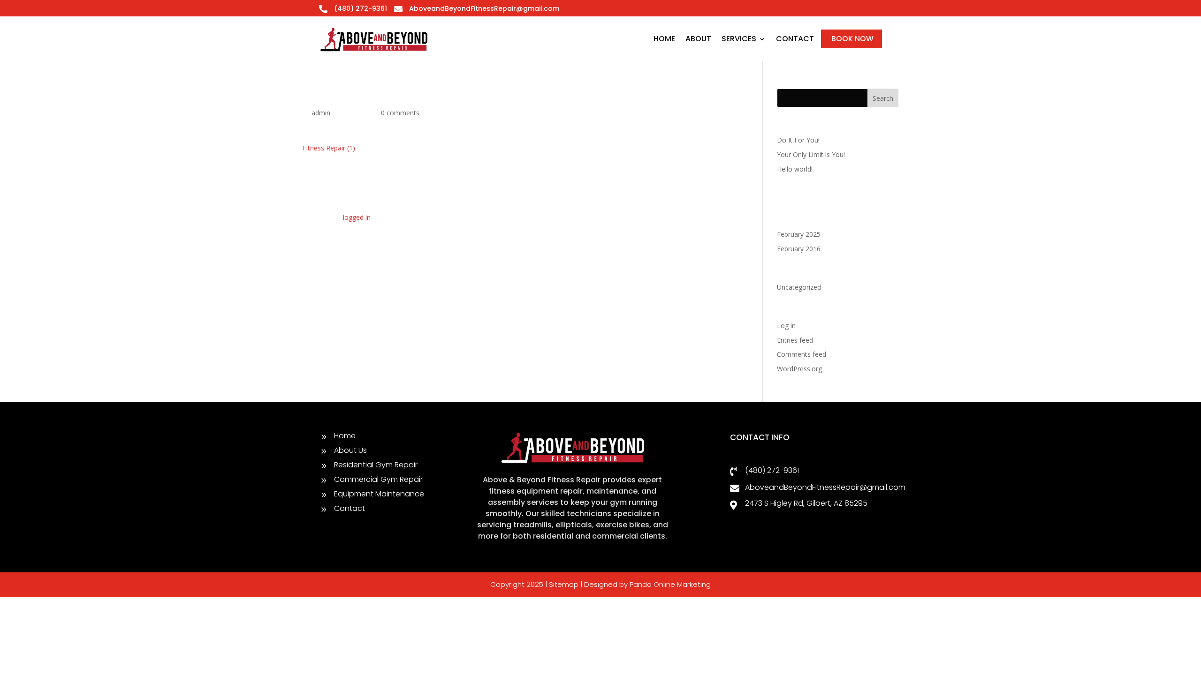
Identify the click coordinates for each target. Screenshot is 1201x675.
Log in (786, 325)
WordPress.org (799, 368)
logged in (357, 217)
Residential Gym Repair (376, 464)
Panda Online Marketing (670, 584)
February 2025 (799, 234)
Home (664, 38)
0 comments (400, 112)
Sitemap (563, 584)
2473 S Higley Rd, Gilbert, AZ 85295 (806, 503)
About (698, 38)
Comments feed (801, 354)
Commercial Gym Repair (378, 479)
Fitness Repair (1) (329, 147)
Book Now (852, 38)
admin (321, 112)
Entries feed (795, 340)
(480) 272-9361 (772, 470)
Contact (795, 38)
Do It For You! (798, 139)
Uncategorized (799, 287)
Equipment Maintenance (379, 493)
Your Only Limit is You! (811, 154)
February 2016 (799, 248)
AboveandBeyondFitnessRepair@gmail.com (484, 8)
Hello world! (795, 169)
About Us (350, 450)
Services (739, 38)
